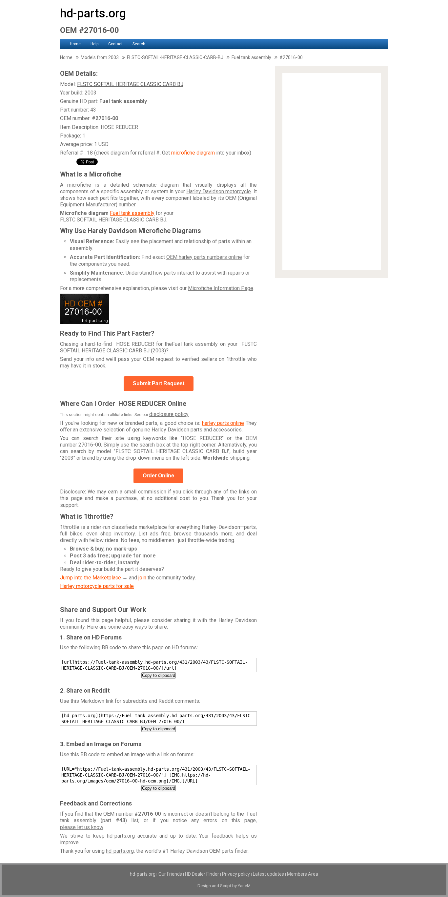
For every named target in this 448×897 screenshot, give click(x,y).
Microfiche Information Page (220, 288)
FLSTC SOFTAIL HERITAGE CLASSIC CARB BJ (130, 84)
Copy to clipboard (158, 675)
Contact (115, 44)
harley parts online (223, 423)
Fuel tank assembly (132, 213)
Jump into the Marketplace (90, 577)
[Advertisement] (331, 171)
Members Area (302, 874)
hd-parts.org (93, 13)
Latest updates (268, 874)
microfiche (79, 185)
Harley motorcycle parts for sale (97, 586)
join (142, 577)
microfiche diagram (193, 153)
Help (94, 44)
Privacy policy (236, 874)
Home (75, 44)
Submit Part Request (158, 383)
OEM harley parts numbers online (204, 257)
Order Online (158, 475)
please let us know (81, 827)
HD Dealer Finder (202, 874)
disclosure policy (169, 414)
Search (138, 44)
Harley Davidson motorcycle (218, 191)
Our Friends (170, 874)
